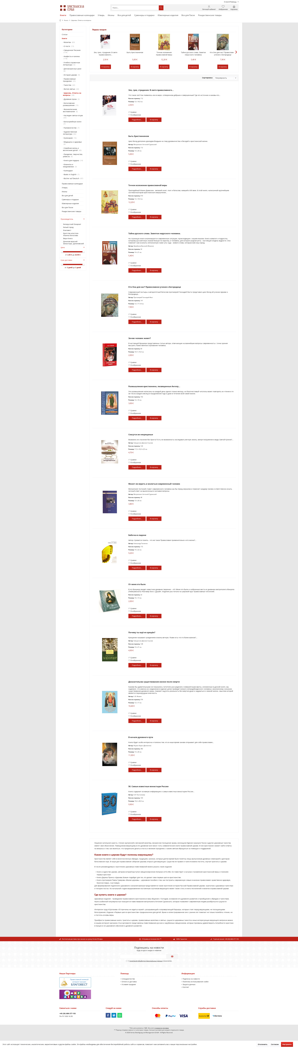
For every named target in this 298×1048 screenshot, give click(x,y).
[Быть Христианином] (135, 42)
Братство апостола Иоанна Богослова (70, 234)
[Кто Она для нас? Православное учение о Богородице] (223, 42)
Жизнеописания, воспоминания (70, 110)
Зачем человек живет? (139, 338)
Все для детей (67, 195)
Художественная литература (70, 133)
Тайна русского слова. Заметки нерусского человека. (193, 53)
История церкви (71, 75)
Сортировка (207, 78)
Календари (68, 170)
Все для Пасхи (67, 207)
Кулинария (69, 138)
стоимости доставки (162, 1028)
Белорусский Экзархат (72, 224)
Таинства (69, 85)
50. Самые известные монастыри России (148, 786)
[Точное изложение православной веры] (164, 42)
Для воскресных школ (72, 70)
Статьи (64, 34)
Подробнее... (137, 120)
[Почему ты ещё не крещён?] (109, 649)
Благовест (67, 230)
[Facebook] (108, 1015)
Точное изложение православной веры (164, 53)
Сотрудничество (128, 979)
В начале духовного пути (140, 737)
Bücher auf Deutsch (73, 178)
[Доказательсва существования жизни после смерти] (109, 702)
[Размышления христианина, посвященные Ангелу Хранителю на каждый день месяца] (109, 403)
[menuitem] (230, 1)
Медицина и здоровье (72, 143)
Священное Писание (72, 51)
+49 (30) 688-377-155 (232, 939)
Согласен (275, 1044)
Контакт (186, 987)
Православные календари (72, 184)
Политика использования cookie (195, 982)
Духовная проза (71, 99)
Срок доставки (66, 260)
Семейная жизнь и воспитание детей (72, 149)
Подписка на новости (191, 979)
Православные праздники (69, 80)
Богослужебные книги (72, 123)
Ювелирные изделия (70, 203)
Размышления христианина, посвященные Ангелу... (154, 386)
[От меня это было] (109, 601)
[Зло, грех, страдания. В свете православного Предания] (106, 42)
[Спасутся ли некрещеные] (109, 451)
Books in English (71, 174)
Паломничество (71, 128)
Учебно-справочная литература (71, 63)
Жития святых (70, 89)
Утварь (65, 187)
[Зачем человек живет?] (109, 355)
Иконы (64, 191)
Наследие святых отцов (73, 116)
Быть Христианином (135, 52)
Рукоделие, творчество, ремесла (73, 155)
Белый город (68, 227)
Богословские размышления (70, 104)
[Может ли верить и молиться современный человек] (109, 502)
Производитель (67, 219)
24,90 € (77, 255)
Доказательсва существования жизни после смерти (154, 682)
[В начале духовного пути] (109, 754)
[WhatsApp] (119, 1015)
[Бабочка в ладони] (109, 552)
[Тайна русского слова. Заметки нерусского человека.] (193, 42)
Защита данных (189, 984)
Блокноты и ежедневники (69, 165)
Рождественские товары (71, 211)
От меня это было (137, 584)
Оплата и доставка (129, 982)
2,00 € (70, 255)
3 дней (70, 267)
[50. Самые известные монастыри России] (109, 803)
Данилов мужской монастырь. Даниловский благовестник (73, 243)
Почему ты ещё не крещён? (141, 632)
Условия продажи (129, 984)
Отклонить (262, 1044)
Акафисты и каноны (71, 57)
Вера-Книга (68, 238)
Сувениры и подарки (70, 199)
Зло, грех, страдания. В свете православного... (105, 53)
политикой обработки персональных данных (146, 961)
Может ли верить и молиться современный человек (154, 484)
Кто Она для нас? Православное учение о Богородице (223, 53)
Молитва (68, 42)
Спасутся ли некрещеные (140, 434)
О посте (68, 46)
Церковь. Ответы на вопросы (72, 94)
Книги (64, 38)
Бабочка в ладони (137, 535)
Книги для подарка (72, 160)
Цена (63, 247)
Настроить (287, 1044)
